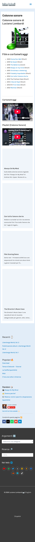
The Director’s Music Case (14, 309)
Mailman (13, 88)
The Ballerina (15, 65)
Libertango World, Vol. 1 (10, 352)
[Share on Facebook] (4, 421)
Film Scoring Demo (11, 254)
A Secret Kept (15, 82)
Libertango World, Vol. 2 (10, 342)
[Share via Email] (16, 421)
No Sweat (13, 62)
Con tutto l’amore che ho (19, 76)
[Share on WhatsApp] (12, 421)
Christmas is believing (18, 70)
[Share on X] (8, 421)
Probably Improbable (17, 73)
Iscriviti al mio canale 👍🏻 (11, 411)
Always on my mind (17, 68)
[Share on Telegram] (20, 421)
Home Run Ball (16, 59)
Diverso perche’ (10, 393)
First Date (16, 85)
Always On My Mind (11, 169)
